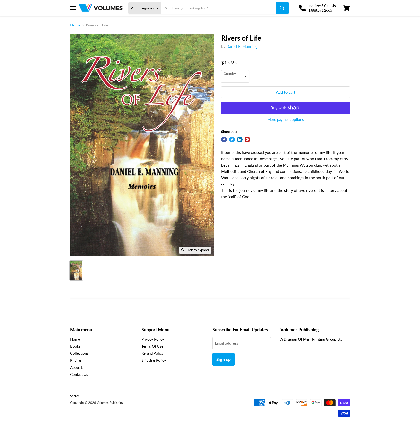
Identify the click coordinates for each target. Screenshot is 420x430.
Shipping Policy (153, 360)
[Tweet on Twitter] (232, 139)
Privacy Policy (152, 339)
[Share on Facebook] (224, 139)
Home (75, 25)
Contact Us (79, 374)
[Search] (282, 8)
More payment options (285, 119)
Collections (79, 353)
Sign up (223, 359)
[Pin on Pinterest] (247, 139)
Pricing (75, 360)
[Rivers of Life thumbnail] (76, 270)
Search (74, 396)
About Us (77, 367)
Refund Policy (152, 353)
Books (75, 346)
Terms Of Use (152, 346)
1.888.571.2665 (320, 10)
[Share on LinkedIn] (240, 139)
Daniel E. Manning (241, 46)
